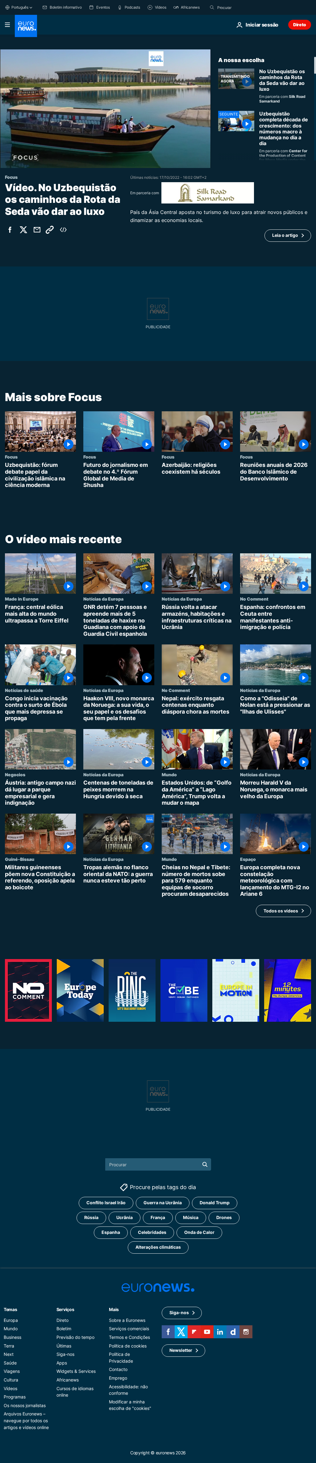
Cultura (11, 1379)
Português (19, 7)
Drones (224, 1217)
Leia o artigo (285, 235)
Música (190, 1217)
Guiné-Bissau (19, 859)
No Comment (254, 599)
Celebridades (152, 1232)
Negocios (15, 774)
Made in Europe (22, 599)
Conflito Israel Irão (106, 1202)
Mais (114, 1309)
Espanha (111, 1232)
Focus (11, 456)
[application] (105, 108)
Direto (299, 24)
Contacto (118, 1369)
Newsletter (180, 1350)
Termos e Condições (129, 1337)
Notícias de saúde (24, 690)
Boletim (63, 1328)
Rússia (91, 1217)
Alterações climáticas (158, 1247)
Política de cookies (128, 1345)
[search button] (212, 7)
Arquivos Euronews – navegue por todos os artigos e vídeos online (26, 1420)
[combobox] (243, 7)
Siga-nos (65, 1354)
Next (9, 1354)
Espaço (248, 859)
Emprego (118, 1378)
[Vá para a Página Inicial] (26, 26)
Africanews (67, 1379)
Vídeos (10, 1388)
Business (12, 1337)
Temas (10, 1309)
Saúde (10, 1362)
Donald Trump (215, 1202)
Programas (15, 1396)
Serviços (65, 1309)
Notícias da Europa (103, 599)
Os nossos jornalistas (25, 1405)
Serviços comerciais (129, 1328)
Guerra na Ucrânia (162, 1202)
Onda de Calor (199, 1232)
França (158, 1217)
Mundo (169, 774)
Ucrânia (124, 1217)
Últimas (63, 1345)
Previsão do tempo (75, 1337)
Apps (61, 1362)
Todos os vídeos (281, 910)
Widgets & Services (76, 1371)
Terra (9, 1345)
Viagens (12, 1371)
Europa (11, 1320)
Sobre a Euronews (127, 1320)
